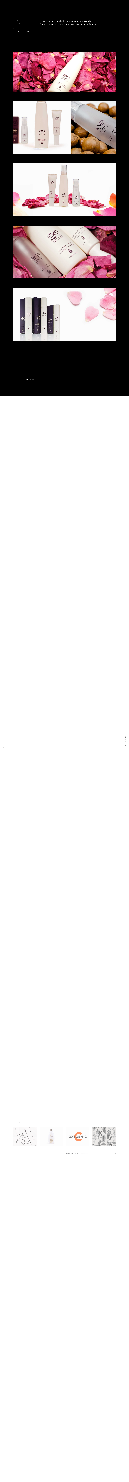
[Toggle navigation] (113, 8)
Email (112, 12)
